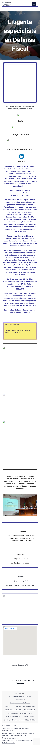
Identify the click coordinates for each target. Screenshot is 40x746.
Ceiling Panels (20, 700)
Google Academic (21, 134)
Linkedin (21, 161)
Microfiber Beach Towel (13, 710)
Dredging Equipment (16, 696)
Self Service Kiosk (29, 706)
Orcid (20, 121)
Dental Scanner (29, 710)
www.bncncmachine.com (24, 733)
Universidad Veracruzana (19, 149)
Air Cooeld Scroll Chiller (27, 720)
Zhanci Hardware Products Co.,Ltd (14, 735)
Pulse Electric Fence (13, 717)
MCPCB (28, 696)
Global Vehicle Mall (8, 743)
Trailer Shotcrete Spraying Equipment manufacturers (15, 729)
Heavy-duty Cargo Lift (13, 706)
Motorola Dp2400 (8, 733)
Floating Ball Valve (10, 720)
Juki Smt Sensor (28, 717)
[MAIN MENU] (34, 4)
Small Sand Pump (26, 713)
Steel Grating (13, 713)
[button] (18, 58)
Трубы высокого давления (11, 738)
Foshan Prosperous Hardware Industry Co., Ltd (18, 740)
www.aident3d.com (9, 726)
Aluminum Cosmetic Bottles (20, 703)
